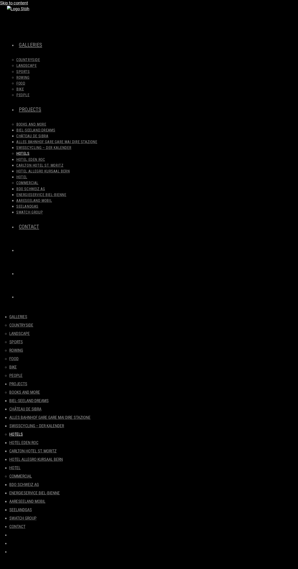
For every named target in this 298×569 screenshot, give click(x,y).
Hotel (14, 467)
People (16, 375)
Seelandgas (20, 509)
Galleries (18, 316)
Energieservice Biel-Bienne (34, 492)
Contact (17, 526)
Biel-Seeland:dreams (29, 400)
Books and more (24, 392)
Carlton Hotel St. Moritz (33, 450)
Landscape (19, 333)
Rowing (16, 350)
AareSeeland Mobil (27, 501)
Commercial (20, 476)
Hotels (16, 434)
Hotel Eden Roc (23, 442)
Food (14, 358)
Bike (13, 367)
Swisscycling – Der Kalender (36, 425)
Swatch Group (23, 518)
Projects (18, 383)
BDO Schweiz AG (24, 484)
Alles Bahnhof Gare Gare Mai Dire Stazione (50, 417)
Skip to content (14, 2)
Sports (16, 341)
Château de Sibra (25, 409)
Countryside (21, 325)
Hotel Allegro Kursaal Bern (36, 459)
